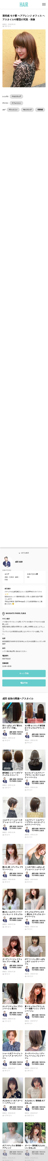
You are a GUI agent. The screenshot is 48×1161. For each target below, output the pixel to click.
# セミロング (16, 96)
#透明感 (40, 109)
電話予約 (24, 686)
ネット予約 (24, 677)
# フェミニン (16, 103)
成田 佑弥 (19, 565)
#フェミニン (13, 109)
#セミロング (27, 109)
